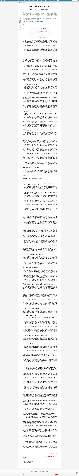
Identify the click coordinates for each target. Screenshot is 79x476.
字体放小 (20, 18)
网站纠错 (43, 471)
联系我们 (47, 471)
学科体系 (58, 0)
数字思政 (37, 0)
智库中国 (45, 0)
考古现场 (41, 0)
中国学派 (33, 0)
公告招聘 (54, 0)
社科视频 (28, 0)
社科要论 (24, 0)
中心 (21, 0)
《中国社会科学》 (25, 2)
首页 (18, 2)
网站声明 (39, 471)
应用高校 (50, 0)
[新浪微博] (20, 27)
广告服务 (36, 471)
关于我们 (32, 471)
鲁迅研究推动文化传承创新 (27, 462)
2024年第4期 (29, 2)
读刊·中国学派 (21, 2)
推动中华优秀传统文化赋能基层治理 (28, 461)
